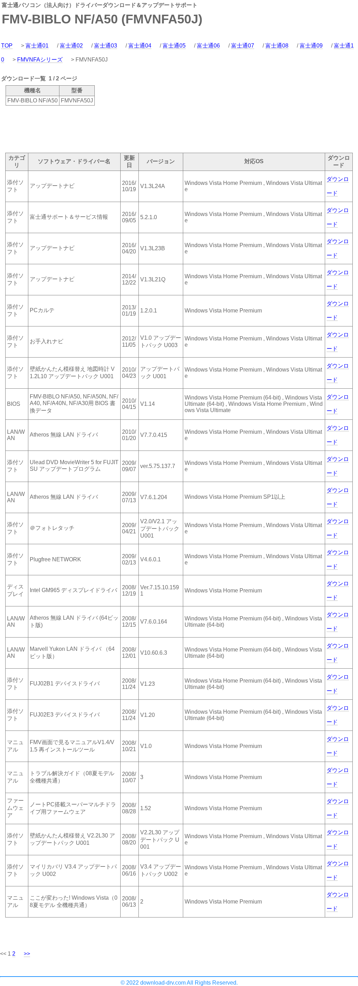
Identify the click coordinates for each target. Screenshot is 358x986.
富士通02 (71, 46)
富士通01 (37, 46)
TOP (7, 46)
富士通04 (139, 46)
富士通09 (311, 46)
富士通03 (105, 46)
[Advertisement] (127, 128)
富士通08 (276, 46)
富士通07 (242, 46)
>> (27, 954)
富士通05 (174, 46)
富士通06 (208, 46)
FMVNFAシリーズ (40, 60)
